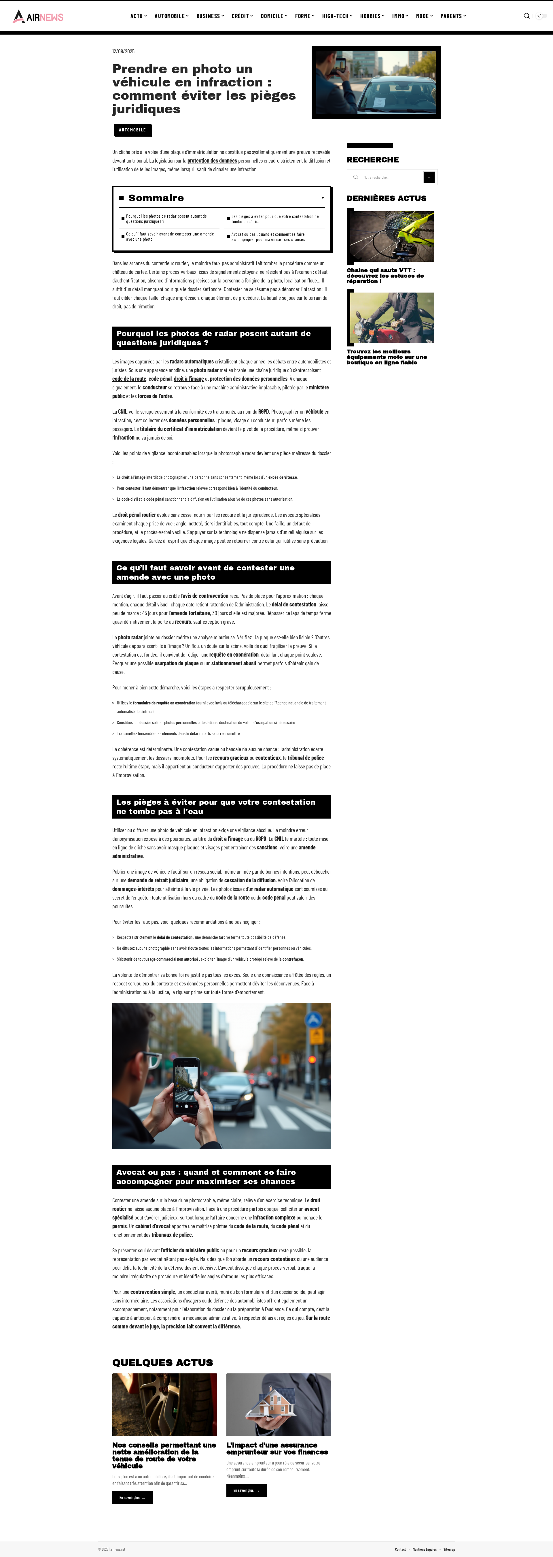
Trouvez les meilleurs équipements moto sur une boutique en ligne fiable (387, 356)
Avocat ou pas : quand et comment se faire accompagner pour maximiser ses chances (268, 236)
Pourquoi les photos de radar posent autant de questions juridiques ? (166, 218)
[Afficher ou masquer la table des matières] (254, 198)
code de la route (129, 378)
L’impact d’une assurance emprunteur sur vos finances (277, 1449)
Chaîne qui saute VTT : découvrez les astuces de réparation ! (385, 275)
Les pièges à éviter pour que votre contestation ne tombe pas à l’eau (275, 218)
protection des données (212, 160)
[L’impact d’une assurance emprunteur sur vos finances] (278, 1404)
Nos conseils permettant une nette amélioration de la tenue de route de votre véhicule (164, 1456)
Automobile (132, 129)
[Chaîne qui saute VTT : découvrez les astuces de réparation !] (392, 236)
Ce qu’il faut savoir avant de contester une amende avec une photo (170, 236)
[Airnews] (38, 15)
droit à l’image (189, 378)
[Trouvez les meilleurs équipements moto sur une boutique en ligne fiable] (392, 318)
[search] (527, 16)
